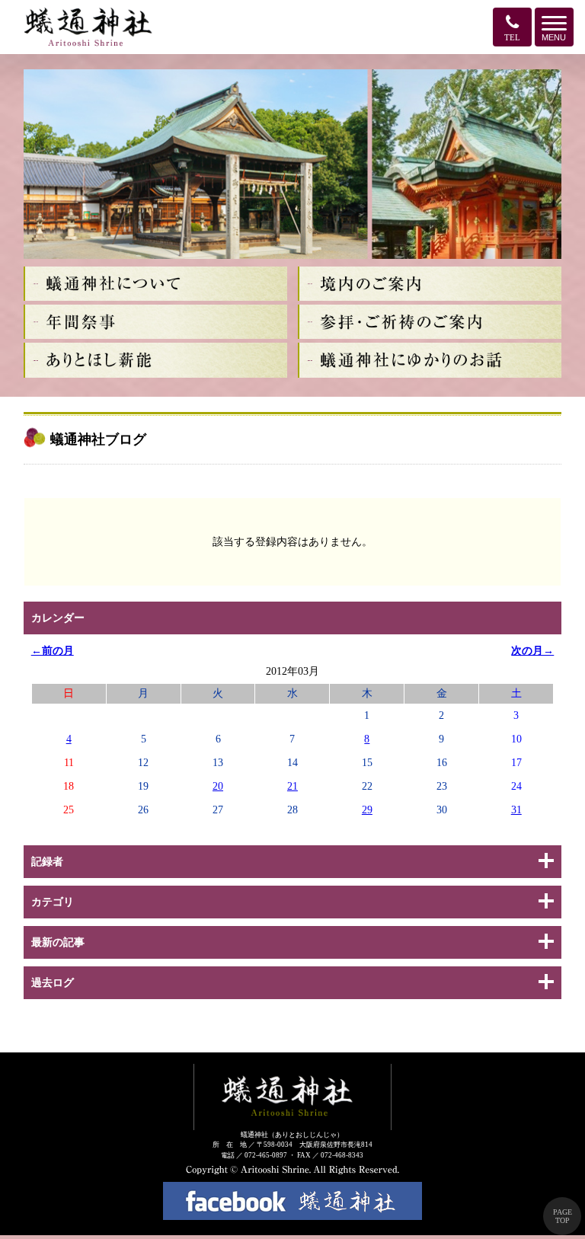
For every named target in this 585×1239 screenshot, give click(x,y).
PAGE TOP (562, 1216)
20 (218, 786)
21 (292, 786)
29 (367, 809)
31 (516, 809)
